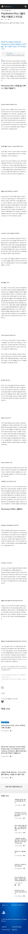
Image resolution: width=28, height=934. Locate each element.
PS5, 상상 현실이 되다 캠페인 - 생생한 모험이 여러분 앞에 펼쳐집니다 (20, 879)
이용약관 (3, 927)
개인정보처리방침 (16, 927)
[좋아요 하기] (10, 730)
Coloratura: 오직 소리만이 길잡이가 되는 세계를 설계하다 (21, 814)
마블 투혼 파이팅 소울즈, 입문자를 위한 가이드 (20, 801)
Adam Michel (9, 53)
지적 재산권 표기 (5, 929)
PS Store (3, 693)
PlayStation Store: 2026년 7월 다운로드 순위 (21, 892)
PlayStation (8, 6)
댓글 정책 (14, 929)
